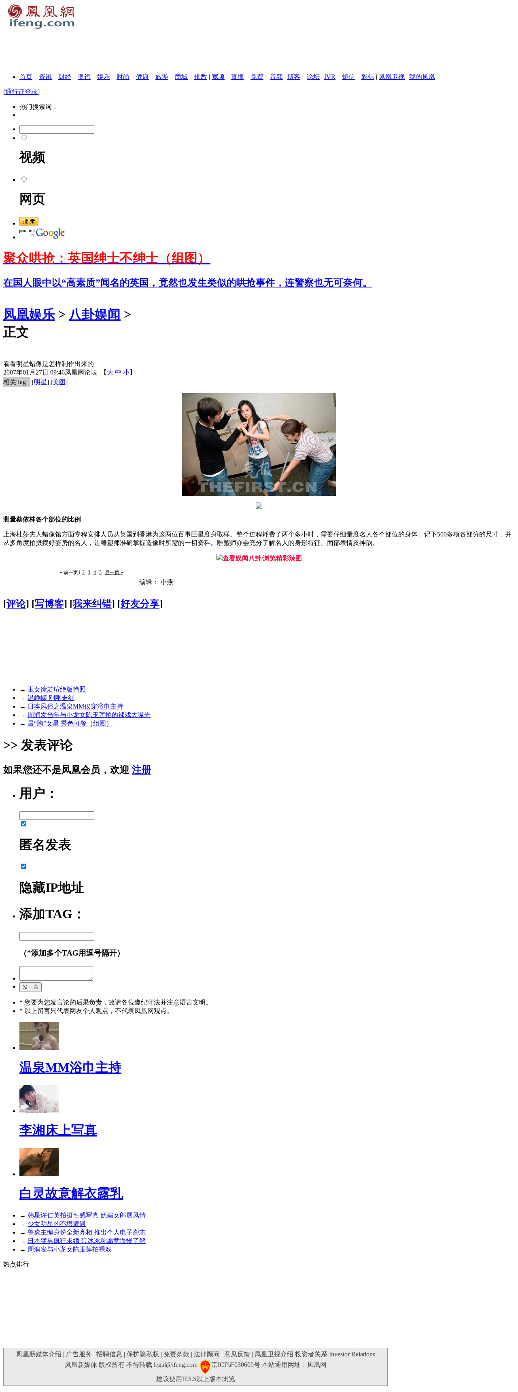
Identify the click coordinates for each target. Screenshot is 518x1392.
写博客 (49, 603)
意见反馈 (237, 1354)
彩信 (367, 76)
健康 (142, 76)
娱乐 (103, 76)
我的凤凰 (422, 76)
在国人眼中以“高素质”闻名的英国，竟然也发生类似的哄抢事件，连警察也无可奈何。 (187, 282)
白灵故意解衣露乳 (71, 1193)
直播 (237, 76)
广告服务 (79, 1354)
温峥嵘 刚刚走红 (51, 697)
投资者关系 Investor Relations (335, 1354)
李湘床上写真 (58, 1130)
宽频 (218, 76)
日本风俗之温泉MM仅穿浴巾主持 (75, 706)
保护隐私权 (143, 1354)
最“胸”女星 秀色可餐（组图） (70, 723)
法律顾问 (207, 1354)
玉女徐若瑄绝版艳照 (57, 689)
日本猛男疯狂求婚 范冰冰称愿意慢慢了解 (87, 1240)
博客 (293, 76)
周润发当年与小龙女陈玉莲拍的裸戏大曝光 (89, 714)
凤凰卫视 (392, 76)
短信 (348, 76)
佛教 (200, 76)
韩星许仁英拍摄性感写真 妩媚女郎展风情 (87, 1215)
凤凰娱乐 (29, 314)
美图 (59, 382)
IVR (329, 76)
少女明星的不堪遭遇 (57, 1223)
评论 (16, 603)
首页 (25, 76)
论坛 (313, 76)
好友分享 (140, 603)
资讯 (45, 76)
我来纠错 (92, 603)
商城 (181, 76)
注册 (141, 769)
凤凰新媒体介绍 (39, 1354)
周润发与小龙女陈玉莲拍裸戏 (70, 1249)
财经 (64, 76)
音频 (276, 76)
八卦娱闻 (95, 314)
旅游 (161, 76)
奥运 (84, 76)
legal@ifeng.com (175, 1364)
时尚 (123, 76)
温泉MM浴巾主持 (70, 1067)
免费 (257, 76)
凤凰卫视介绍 (274, 1354)
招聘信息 (109, 1354)
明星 (40, 382)
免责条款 (176, 1354)
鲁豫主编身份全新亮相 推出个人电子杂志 (87, 1232)
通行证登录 (21, 91)
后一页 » (114, 572)
